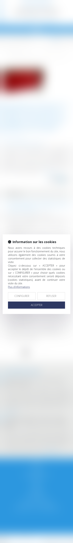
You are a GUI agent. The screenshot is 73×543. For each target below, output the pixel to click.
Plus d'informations (19, 287)
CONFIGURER (21, 296)
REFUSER (51, 296)
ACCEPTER (36, 305)
